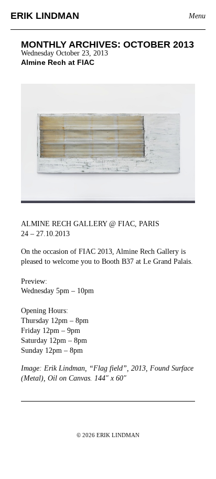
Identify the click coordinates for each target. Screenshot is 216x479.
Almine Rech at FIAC (57, 62)
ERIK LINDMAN (44, 15)
